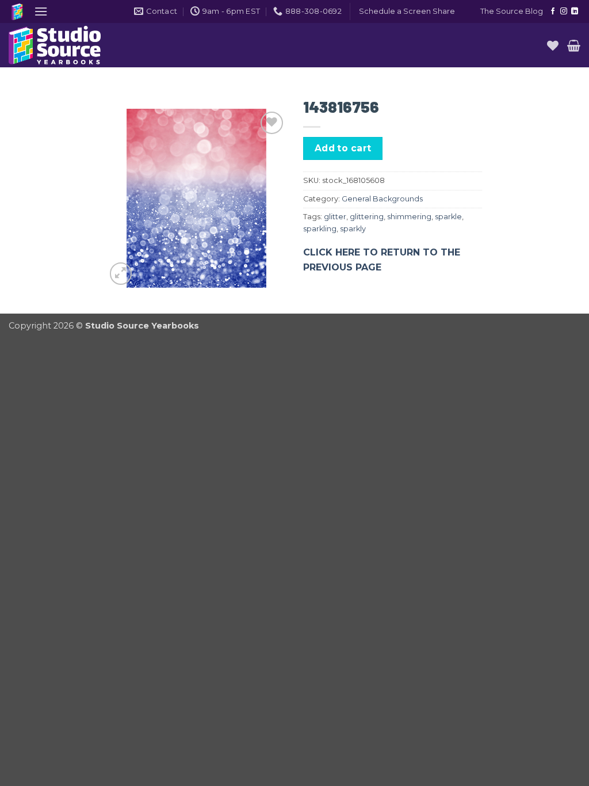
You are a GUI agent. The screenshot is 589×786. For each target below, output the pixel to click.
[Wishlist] (553, 45)
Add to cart (343, 148)
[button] (41, 11)
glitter (335, 216)
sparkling (319, 228)
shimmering (409, 216)
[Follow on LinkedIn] (574, 11)
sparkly (353, 228)
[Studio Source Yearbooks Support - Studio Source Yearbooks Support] (66, 45)
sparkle (448, 216)
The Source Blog (511, 11)
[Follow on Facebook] (552, 11)
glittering (367, 216)
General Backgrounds (382, 198)
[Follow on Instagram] (563, 11)
